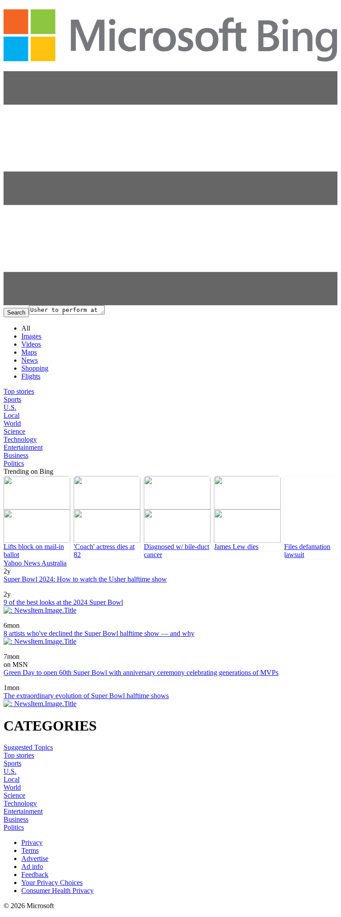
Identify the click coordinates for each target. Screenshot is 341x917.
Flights (30, 376)
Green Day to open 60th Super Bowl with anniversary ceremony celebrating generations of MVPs (141, 672)
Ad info (32, 866)
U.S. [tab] (10, 407)
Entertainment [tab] (23, 447)
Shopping (34, 368)
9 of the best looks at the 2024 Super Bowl (63, 602)
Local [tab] (12, 415)
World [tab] (12, 423)
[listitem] (37, 517)
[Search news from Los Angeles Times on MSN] (28, 650)
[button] (170, 303)
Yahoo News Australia (35, 563)
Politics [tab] (14, 463)
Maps (29, 352)
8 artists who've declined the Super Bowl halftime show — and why (99, 633)
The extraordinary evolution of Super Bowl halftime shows (86, 695)
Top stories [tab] (19, 391)
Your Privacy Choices (52, 882)
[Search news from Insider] (15, 588)
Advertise (34, 858)
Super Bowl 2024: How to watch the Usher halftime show (85, 579)
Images (31, 336)
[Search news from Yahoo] (16, 681)
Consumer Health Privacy (57, 890)
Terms (30, 850)
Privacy (32, 842)
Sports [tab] (12, 399)
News (29, 360)
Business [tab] (16, 455)
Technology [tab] (20, 439)
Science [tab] (14, 431)
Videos (31, 344)
